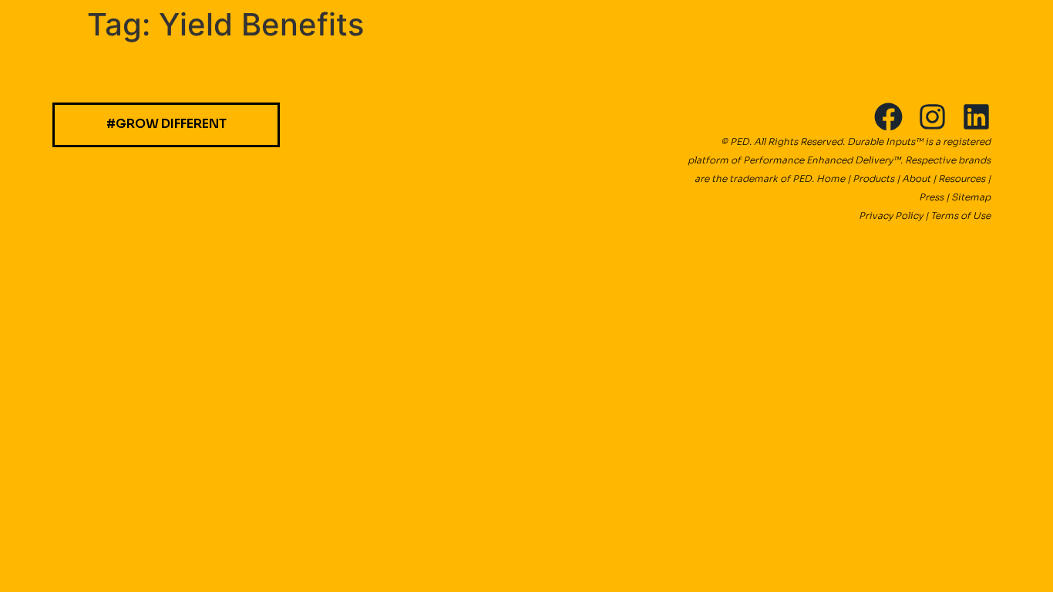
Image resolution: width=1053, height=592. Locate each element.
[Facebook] (888, 117)
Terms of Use (960, 215)
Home (830, 178)
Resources (961, 178)
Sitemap (971, 197)
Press (931, 197)
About (916, 178)
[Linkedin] (976, 117)
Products (873, 178)
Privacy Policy (892, 215)
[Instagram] (932, 117)
